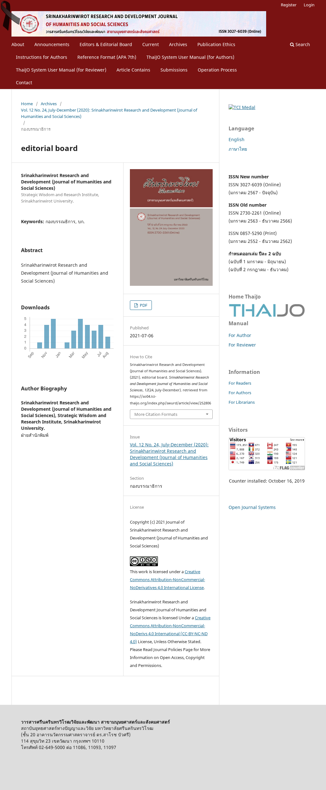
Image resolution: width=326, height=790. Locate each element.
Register (288, 5)
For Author (240, 335)
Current (150, 44)
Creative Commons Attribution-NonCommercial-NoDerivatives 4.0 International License (167, 579)
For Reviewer (242, 345)
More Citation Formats (155, 414)
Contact (24, 82)
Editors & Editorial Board (106, 44)
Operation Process (217, 70)
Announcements (51, 44)
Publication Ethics (216, 44)
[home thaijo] (267, 315)
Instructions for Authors (41, 57)
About (17, 44)
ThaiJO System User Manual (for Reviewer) (61, 70)
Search (302, 44)
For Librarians (242, 402)
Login (309, 5)
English (236, 139)
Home (27, 103)
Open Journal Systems (252, 507)
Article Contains (133, 70)
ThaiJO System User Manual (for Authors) (190, 57)
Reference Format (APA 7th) (106, 57)
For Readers (240, 383)
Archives (178, 44)
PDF (143, 305)
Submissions (174, 70)
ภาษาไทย (238, 149)
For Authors (240, 392)
